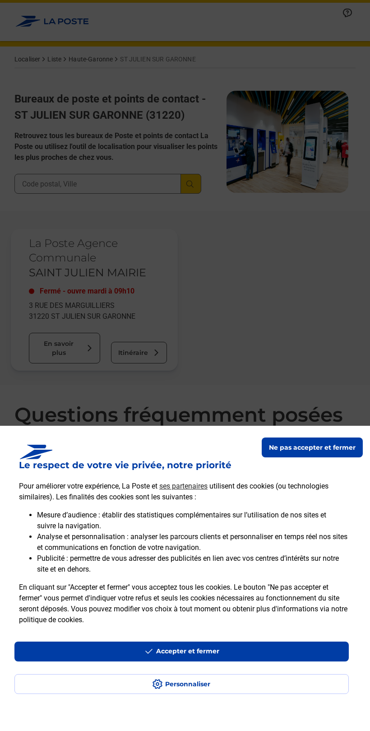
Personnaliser (187, 684)
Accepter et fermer (187, 651)
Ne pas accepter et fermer (312, 447)
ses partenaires (183, 486)
